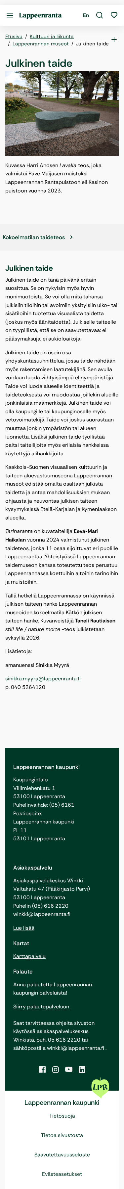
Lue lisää (23, 927)
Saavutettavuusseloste (62, 1154)
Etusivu (13, 36)
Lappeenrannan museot (41, 43)
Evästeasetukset (62, 1174)
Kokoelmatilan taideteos (34, 237)
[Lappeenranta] (40, 15)
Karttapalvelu (29, 956)
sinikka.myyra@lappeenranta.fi (43, 678)
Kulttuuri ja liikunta (52, 36)
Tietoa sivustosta (62, 1135)
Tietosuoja (62, 1115)
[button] (99, 15)
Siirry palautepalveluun (41, 1006)
